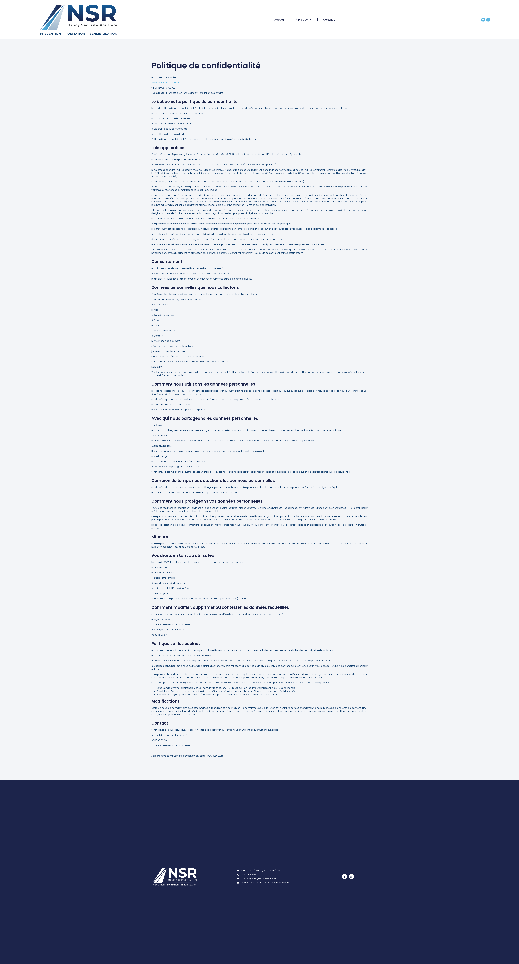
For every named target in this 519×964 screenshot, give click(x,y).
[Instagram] (488, 20)
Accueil (279, 20)
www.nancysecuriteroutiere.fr (166, 82)
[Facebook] (483, 20)
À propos (302, 20)
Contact (329, 20)
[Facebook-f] (344, 876)
